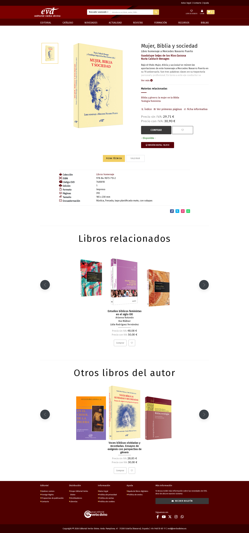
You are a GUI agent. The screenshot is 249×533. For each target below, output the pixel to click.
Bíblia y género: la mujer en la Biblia (160, 97)
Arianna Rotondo (125, 317)
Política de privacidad (108, 495)
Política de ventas (106, 498)
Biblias (205, 22)
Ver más (145, 80)
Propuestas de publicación (52, 498)
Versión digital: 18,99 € (158, 145)
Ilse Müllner (124, 321)
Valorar (135, 158)
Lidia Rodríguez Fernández (124, 324)
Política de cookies (107, 501)
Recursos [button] (183, 22)
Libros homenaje (105, 174)
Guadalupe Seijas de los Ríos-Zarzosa (163, 55)
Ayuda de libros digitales (138, 491)
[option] (98, 85)
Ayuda (206, 3)
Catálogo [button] (68, 22)
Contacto (197, 3)
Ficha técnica (114, 158)
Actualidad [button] (115, 22)
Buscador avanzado (98, 12)
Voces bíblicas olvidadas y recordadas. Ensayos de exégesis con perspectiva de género (125, 447)
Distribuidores (76, 498)
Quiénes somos (47, 491)
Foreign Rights (47, 495)
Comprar (156, 130)
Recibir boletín (184, 501)
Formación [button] (160, 22)
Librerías (74, 501)
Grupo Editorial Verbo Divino (79, 493)
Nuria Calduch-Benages (155, 58)
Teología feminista (151, 101)
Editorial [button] (45, 22)
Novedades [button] (90, 22)
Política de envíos (135, 495)
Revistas (138, 22)
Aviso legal (186, 3)
